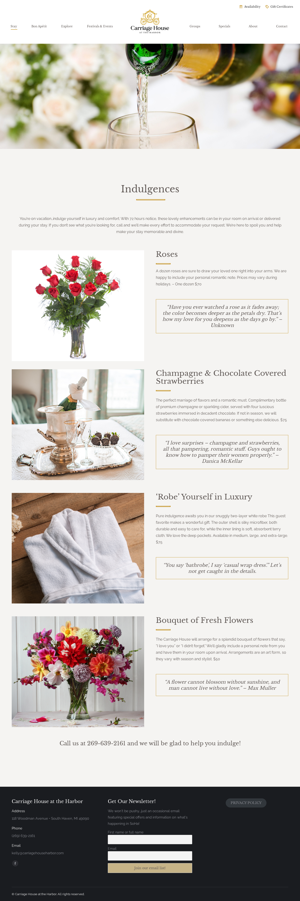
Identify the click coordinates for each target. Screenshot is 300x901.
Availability (252, 6)
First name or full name (125, 832)
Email (112, 849)
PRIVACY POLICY (246, 803)
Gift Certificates (281, 6)
